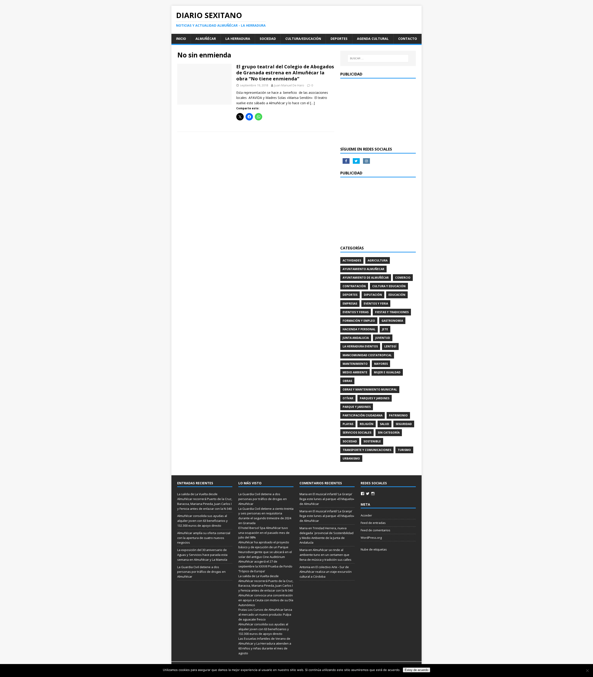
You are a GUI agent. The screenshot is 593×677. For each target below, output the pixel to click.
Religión (366, 424)
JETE (385, 329)
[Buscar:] (378, 58)
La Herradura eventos (360, 346)
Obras (347, 381)
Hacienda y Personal (359, 329)
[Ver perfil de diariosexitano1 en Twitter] (367, 493)
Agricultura (378, 260)
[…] (312, 103)
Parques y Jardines (374, 398)
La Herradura (237, 38)
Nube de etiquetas (374, 549)
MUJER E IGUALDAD (387, 372)
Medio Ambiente (355, 372)
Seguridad (404, 424)
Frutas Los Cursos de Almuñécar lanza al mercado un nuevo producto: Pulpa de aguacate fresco (265, 614)
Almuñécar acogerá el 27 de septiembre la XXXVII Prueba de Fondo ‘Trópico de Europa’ (265, 566)
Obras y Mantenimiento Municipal (370, 389)
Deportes (339, 38)
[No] (587, 670)
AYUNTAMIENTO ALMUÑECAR (363, 269)
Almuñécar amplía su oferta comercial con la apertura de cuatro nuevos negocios (203, 538)
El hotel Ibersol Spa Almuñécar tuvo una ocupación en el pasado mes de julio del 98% (264, 533)
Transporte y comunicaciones (367, 450)
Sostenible (372, 441)
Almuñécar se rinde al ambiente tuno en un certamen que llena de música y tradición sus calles (325, 555)
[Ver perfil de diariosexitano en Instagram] (373, 493)
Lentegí (390, 346)
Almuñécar (206, 38)
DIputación (373, 295)
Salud (384, 424)
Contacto (407, 38)
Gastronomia (392, 321)
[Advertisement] (378, 112)
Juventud (382, 338)
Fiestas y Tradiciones (392, 312)
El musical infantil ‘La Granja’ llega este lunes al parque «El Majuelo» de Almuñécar (327, 499)
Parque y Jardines (357, 407)
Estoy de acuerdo (416, 670)
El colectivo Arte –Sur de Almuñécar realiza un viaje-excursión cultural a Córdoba (326, 572)
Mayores (381, 364)
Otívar (348, 398)
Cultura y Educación (389, 286)
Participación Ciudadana (362, 415)
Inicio (181, 38)
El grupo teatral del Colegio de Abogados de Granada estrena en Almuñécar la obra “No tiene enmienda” (285, 72)
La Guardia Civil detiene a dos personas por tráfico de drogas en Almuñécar (201, 572)
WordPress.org (371, 537)
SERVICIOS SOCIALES (357, 433)
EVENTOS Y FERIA (376, 303)
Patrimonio (398, 415)
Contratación (354, 286)
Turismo (404, 450)
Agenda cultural (373, 38)
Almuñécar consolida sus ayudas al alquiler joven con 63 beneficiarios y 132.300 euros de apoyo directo (202, 521)
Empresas (350, 303)
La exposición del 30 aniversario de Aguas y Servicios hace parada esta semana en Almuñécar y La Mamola (202, 555)
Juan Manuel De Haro (289, 85)
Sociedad (268, 38)
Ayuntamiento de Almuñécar (366, 278)
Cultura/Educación (303, 38)
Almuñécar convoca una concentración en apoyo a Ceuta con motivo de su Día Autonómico (265, 600)
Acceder (366, 515)
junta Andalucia (356, 338)
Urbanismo (351, 458)
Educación (396, 295)
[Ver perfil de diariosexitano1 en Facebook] (362, 493)
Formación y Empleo (359, 321)
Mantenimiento (355, 364)
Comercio (402, 278)
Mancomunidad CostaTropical (367, 355)
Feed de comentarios (375, 530)
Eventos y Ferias (356, 312)
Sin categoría (389, 433)
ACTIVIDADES (352, 260)
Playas (348, 424)
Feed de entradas (373, 523)
